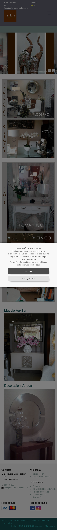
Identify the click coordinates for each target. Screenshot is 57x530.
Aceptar (28, 271)
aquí (38, 265)
